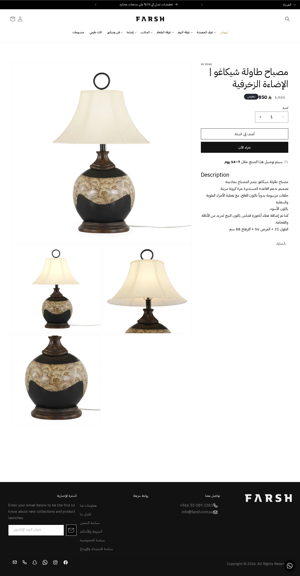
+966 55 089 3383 (196, 505)
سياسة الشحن (90, 522)
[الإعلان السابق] (95, 4)
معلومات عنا (88, 505)
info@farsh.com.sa (197, 512)
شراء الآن (244, 147)
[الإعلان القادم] (202, 4)
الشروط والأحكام (91, 531)
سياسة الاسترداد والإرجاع (96, 548)
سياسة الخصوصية (92, 540)
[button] (287, 19)
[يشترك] (71, 530)
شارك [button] (279, 243)
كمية (285, 107)
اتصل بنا (85, 514)
